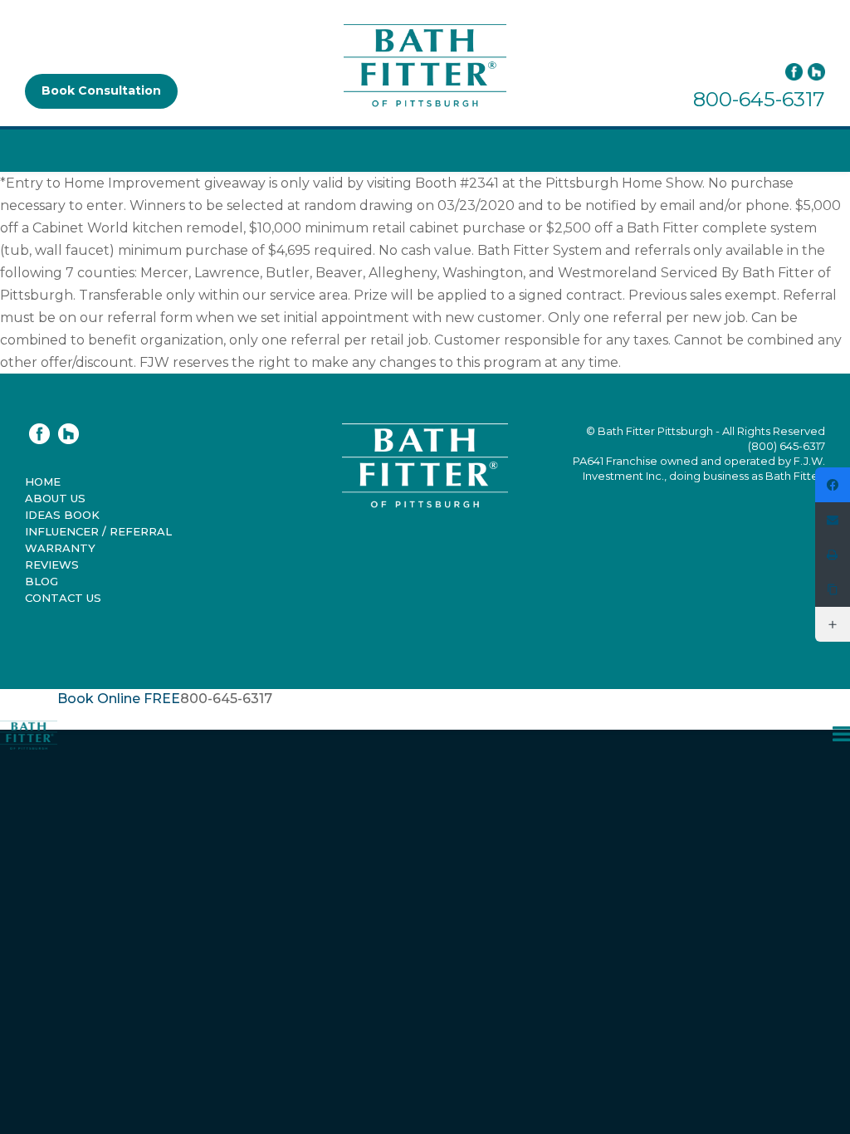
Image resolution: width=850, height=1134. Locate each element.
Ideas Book (62, 514)
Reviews (52, 564)
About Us (55, 498)
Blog (41, 581)
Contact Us (63, 597)
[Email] (832, 519)
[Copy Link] (832, 589)
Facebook (794, 72)
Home (43, 481)
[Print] (832, 554)
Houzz (68, 433)
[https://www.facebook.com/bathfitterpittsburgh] (832, 484)
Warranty (60, 548)
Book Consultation (101, 90)
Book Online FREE (118, 698)
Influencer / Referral (98, 531)
